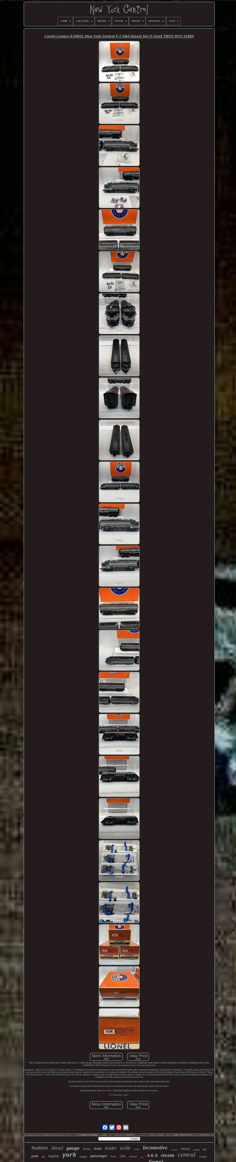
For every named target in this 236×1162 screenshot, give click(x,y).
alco (142, 1157)
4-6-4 (152, 1155)
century (83, 1156)
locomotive (155, 1147)
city (43, 1157)
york (69, 1154)
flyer (205, 1149)
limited (185, 1149)
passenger (99, 1156)
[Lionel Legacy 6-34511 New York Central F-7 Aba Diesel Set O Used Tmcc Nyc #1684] (119, 62)
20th (123, 1156)
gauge (73, 1148)
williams (174, 1150)
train (98, 1148)
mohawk (196, 1150)
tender (110, 1148)
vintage (203, 1156)
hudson (40, 1148)
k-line (136, 1149)
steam (167, 1155)
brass (87, 1149)
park (35, 1156)
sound (133, 1156)
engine (53, 1156)
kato (113, 1156)
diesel (57, 1148)
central (186, 1154)
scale (125, 1148)
